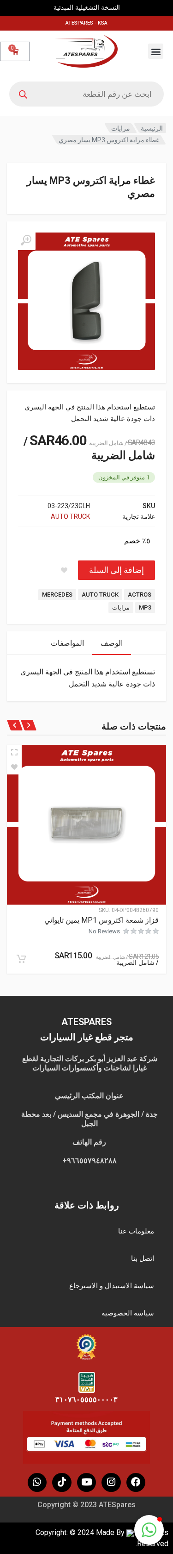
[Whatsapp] (37, 1482)
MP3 (145, 607)
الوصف (112, 643)
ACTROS (139, 594)
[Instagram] (111, 1482)
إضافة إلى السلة (116, 570)
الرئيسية (152, 128)
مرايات (120, 128)
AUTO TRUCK (70, 516)
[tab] (111, 643)
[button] (155, 51)
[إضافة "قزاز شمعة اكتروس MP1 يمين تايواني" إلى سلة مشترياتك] (21, 958)
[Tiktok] (62, 1482)
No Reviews (104, 931)
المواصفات (67, 643)
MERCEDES (57, 594)
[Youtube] (86, 1482)
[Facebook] (136, 1482)
